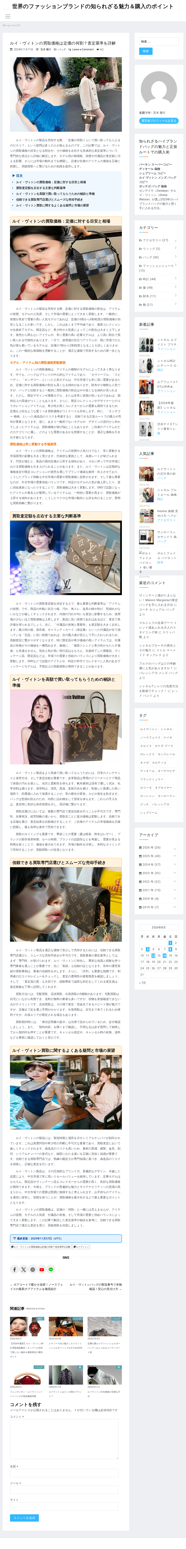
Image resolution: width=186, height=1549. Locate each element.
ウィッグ (151, 249)
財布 (149, 296)
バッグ (62, 49)
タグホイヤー (163, 787)
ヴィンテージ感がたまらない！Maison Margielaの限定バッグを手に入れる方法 (158, 600)
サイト (14, 1500)
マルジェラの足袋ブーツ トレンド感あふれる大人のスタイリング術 (158, 627)
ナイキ (168, 737)
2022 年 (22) (151, 881)
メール (15, 1483)
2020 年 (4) (150, 898)
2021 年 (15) (151, 890)
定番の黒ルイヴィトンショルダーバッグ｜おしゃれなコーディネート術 (104, 1348)
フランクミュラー (151, 779)
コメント (17, 1416)
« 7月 (142, 983)
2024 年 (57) (151, 864)
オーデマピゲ (166, 771)
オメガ (144, 762)
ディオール (147, 771)
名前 (14, 1466)
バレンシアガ (160, 804)
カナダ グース (164, 746)
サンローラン (166, 796)
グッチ (144, 804)
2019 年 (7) (150, 907)
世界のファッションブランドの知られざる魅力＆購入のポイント (93, 6)
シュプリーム (149, 812)
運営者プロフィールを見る (158, 120)
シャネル (166, 729)
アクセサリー (155, 240)
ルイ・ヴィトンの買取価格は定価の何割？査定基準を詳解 (42, 1247)
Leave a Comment (83, 49)
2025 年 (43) (151, 856)
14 (164, 955)
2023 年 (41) (151, 873)
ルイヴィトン (82, 1247)
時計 (40, 1318)
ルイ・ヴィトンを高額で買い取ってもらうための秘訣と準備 (55, 193)
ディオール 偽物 (149, 169)
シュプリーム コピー (152, 173)
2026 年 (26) (151, 847)
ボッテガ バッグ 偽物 (153, 186)
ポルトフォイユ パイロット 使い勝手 (167, 558)
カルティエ (159, 762)
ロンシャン (147, 796)
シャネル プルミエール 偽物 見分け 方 (167, 494)
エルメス (146, 746)
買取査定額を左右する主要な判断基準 (41, 188)
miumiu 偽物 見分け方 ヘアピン (167, 515)
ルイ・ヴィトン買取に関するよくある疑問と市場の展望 (52, 205)
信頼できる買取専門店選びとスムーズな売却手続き (49, 199)
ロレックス (147, 754)
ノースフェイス (150, 737)
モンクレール (166, 754)
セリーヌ (146, 787)
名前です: (145, 112)
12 (153, 955)
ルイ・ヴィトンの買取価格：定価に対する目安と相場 (51, 182)
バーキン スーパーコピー (155, 164)
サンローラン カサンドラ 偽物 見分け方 (167, 536)
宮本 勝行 (46, 49)
